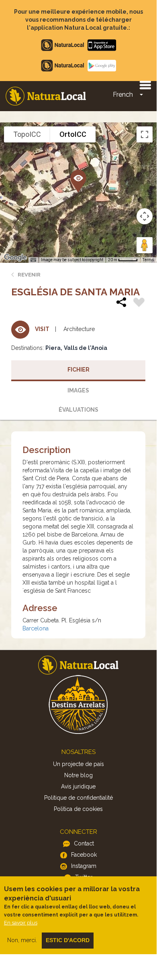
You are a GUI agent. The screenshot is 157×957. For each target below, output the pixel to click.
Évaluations (78, 409)
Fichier (78, 369)
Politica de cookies (78, 809)
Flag (139, 303)
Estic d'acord (68, 940)
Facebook (84, 854)
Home (46, 96)
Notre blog (78, 775)
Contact (84, 843)
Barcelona (35, 628)
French (123, 94)
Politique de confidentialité (78, 797)
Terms (148, 260)
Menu (145, 85)
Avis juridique (78, 786)
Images (78, 390)
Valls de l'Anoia (85, 348)
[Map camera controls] (145, 216)
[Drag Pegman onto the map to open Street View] (145, 245)
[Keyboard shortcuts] (33, 260)
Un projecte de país (78, 764)
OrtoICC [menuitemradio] (72, 134)
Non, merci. (22, 940)
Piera (53, 348)
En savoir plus (20, 923)
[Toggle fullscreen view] (145, 134)
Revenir (29, 275)
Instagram (83, 866)
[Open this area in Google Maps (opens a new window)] (15, 257)
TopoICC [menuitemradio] (27, 134)
